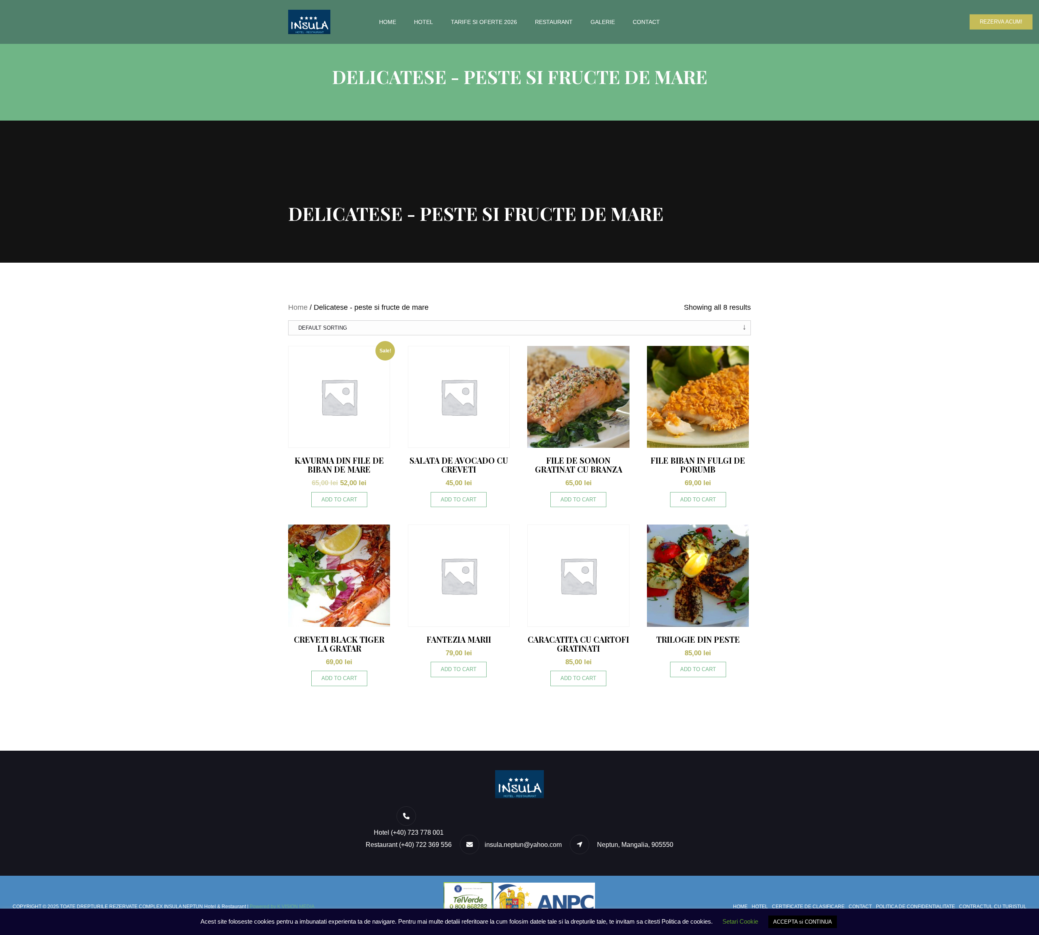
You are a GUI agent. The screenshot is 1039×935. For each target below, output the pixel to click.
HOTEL (423, 22)
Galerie (603, 22)
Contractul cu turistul (992, 906)
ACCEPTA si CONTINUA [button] (802, 922)
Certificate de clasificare (808, 906)
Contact (646, 22)
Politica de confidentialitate (915, 906)
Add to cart (339, 500)
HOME (387, 22)
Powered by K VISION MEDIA (282, 906)
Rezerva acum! (1001, 22)
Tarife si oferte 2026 (484, 22)
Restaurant (554, 22)
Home (298, 307)
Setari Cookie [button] (740, 921)
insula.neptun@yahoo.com (523, 844)
